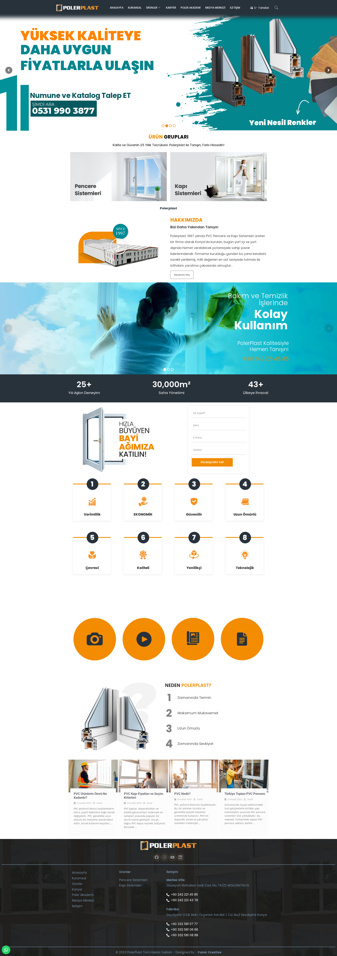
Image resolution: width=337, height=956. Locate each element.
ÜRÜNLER (151, 7)
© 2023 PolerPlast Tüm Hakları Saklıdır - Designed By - (156, 952)
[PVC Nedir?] (193, 776)
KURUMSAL (134, 7)
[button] (276, 7)
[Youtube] (172, 857)
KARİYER (171, 7)
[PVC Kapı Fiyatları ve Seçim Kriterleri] (143, 776)
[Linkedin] (180, 857)
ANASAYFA (116, 7)
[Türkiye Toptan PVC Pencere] (244, 776)
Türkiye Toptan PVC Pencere (244, 794)
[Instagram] (164, 857)
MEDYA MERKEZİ (215, 7)
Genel (99, 802)
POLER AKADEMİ (191, 7)
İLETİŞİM (235, 7)
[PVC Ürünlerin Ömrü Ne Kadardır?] (93, 776)
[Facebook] (156, 857)
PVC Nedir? (182, 794)
